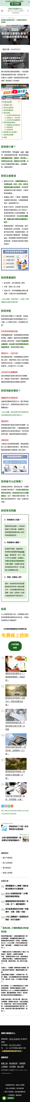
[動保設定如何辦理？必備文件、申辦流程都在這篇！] (16, 690)
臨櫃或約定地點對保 (13, 125)
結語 (5, 137)
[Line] (4, 1098)
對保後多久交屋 (21, 810)
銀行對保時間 (13, 813)
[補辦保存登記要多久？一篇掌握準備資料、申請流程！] (16, 664)
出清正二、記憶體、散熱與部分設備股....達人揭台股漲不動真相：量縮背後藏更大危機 (15, 970)
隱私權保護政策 (20, 1092)
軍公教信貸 (7, 868)
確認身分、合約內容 (13, 118)
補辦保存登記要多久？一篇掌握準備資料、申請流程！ (15, 677)
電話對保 (10, 127)
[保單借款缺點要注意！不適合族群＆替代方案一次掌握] (16, 715)
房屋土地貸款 (7, 873)
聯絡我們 (19, 1095)
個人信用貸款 (7, 863)
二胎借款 (4, 1067)
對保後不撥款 (13, 810)
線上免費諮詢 (15, 4)
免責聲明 (11, 1095)
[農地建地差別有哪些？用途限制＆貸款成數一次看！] (16, 764)
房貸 (17, 152)
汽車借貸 (22, 1063)
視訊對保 (10, 130)
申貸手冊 (14, 29)
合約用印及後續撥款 (13, 120)
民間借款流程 (9, 1085)
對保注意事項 (8, 108)
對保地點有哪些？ (10, 122)
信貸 (22, 152)
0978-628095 (14, 1039)
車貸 (27, 152)
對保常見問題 (8, 135)
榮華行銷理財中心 (15, 9)
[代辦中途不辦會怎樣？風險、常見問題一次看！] (16, 788)
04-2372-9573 (15, 1045)
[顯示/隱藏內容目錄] (18, 101)
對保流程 (7, 113)
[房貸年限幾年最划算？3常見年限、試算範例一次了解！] (16, 739)
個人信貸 (20, 1067)
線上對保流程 (6, 813)
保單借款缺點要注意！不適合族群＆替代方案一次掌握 (15, 726)
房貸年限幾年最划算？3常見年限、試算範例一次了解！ (15, 750)
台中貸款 (12, 1067)
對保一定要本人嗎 (5, 810)
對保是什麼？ (8, 105)
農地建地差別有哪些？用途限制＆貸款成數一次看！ (15, 774)
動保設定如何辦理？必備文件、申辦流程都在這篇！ (15, 701)
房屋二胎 (4, 1063)
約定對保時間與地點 (13, 115)
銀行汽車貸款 (7, 858)
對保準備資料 (8, 110)
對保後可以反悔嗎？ (11, 132)
